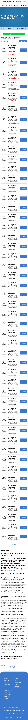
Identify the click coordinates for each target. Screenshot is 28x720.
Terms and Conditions (17, 687)
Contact (6, 696)
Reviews (6, 699)
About (16, 678)
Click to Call (15, 34)
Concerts (6, 680)
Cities (15, 676)
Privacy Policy (8, 690)
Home (5, 676)
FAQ (15, 680)
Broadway (7, 684)
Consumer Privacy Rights (8, 693)
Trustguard (12, 644)
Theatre (6, 682)
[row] (14, 50)
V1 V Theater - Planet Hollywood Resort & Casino (13, 665)
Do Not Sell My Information (11, 707)
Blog (5, 701)
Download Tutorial (17, 683)
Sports (6, 678)
